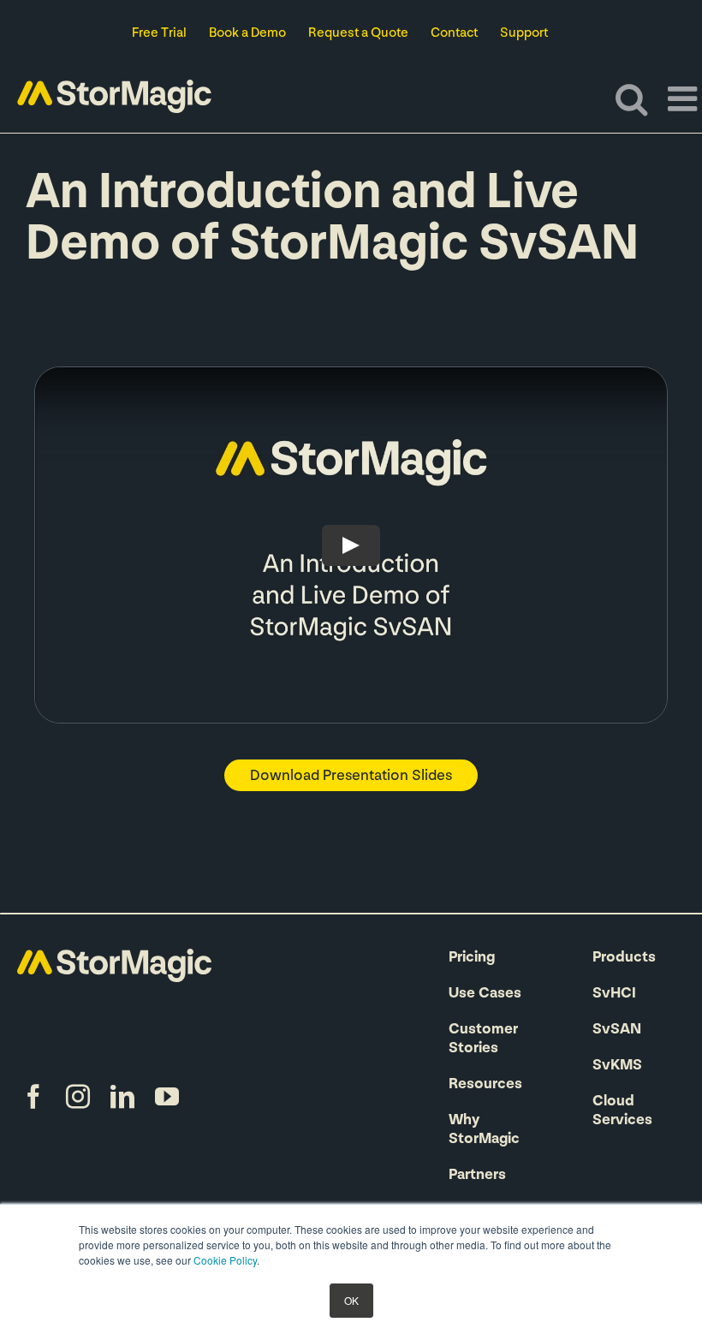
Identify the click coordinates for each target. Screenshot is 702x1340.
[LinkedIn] (122, 1097)
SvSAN (616, 1030)
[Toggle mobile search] (631, 98)
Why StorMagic (484, 1130)
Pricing (472, 958)
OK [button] (351, 1300)
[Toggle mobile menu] (685, 98)
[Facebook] (33, 1097)
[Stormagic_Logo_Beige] (114, 957)
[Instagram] (78, 1097)
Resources (485, 1085)
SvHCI (614, 994)
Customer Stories (483, 1039)
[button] (351, 775)
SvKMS (617, 1066)
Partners (477, 1175)
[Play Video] (351, 545)
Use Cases (485, 994)
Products (624, 958)
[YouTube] (167, 1097)
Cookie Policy (225, 1260)
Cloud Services (622, 1111)
